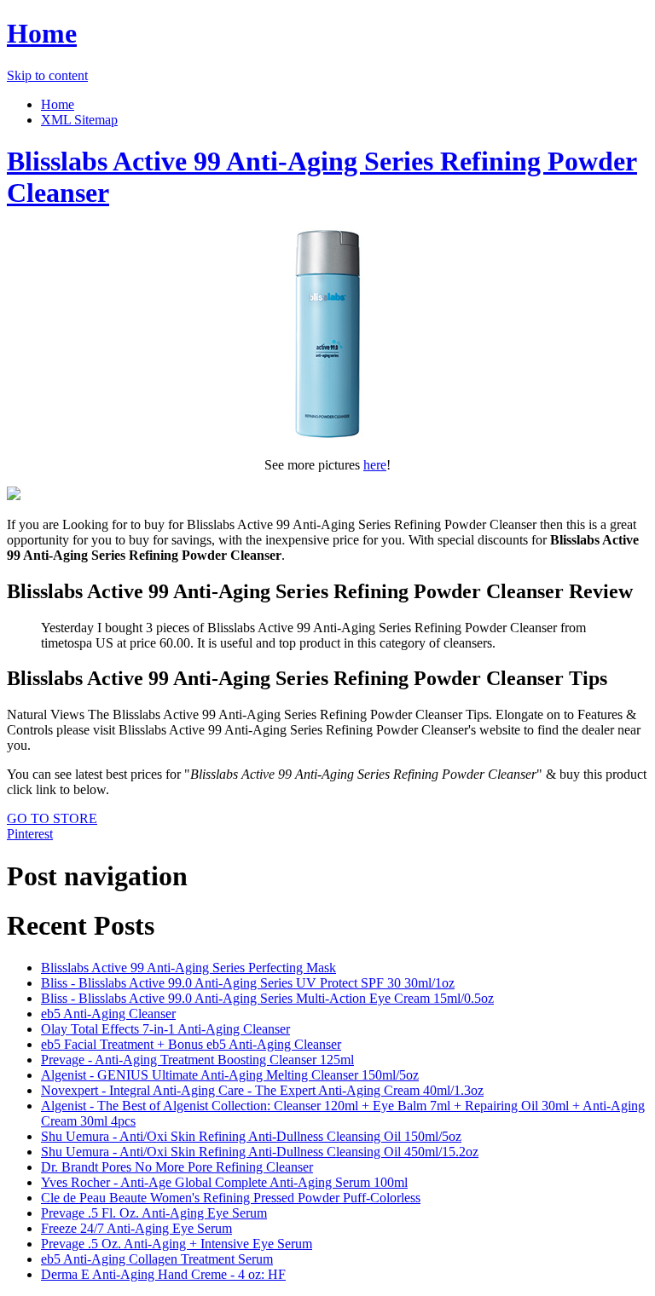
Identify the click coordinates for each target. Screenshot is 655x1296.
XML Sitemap (79, 119)
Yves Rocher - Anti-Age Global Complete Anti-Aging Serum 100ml (224, 1182)
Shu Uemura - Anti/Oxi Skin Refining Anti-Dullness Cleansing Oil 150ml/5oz (251, 1136)
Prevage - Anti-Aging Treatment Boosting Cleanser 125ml (197, 1059)
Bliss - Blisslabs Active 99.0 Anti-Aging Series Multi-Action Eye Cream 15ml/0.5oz (267, 998)
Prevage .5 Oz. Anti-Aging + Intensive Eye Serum (176, 1243)
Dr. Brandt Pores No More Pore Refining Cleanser (177, 1167)
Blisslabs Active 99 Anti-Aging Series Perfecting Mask (188, 967)
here (374, 465)
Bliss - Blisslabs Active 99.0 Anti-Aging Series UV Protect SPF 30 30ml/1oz (248, 983)
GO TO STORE (52, 818)
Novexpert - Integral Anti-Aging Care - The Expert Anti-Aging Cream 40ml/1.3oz (262, 1090)
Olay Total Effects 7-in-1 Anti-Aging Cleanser (165, 1029)
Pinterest (30, 834)
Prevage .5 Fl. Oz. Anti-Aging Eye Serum (154, 1213)
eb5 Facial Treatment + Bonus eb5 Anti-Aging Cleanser (191, 1044)
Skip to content (47, 75)
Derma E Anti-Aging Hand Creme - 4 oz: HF (163, 1274)
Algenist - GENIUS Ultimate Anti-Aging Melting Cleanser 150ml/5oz (230, 1075)
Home (42, 33)
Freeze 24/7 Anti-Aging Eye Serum (136, 1228)
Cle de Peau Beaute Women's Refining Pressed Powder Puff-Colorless (230, 1197)
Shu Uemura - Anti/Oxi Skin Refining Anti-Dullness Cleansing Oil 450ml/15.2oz (259, 1151)
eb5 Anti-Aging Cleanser (108, 1013)
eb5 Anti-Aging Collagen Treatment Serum (157, 1259)
